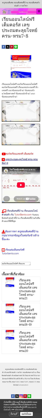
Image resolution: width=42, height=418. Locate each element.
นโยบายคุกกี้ (19, 409)
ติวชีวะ (21, 379)
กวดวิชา (19, 372)
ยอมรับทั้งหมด (26, 414)
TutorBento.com (23, 214)
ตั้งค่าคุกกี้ (14, 414)
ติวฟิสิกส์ (10, 379)
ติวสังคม (37, 379)
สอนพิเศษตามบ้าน (29, 372)
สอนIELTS (32, 382)
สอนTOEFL (24, 382)
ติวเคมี (16, 379)
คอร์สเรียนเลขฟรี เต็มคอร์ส (19, 153)
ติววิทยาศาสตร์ (28, 375)
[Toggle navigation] (39, 11)
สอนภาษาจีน (6, 382)
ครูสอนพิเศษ (9, 369)
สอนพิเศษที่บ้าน (20, 369)
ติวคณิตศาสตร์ (17, 375)
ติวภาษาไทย (29, 379)
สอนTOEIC (16, 382)
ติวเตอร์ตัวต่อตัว (10, 372)
